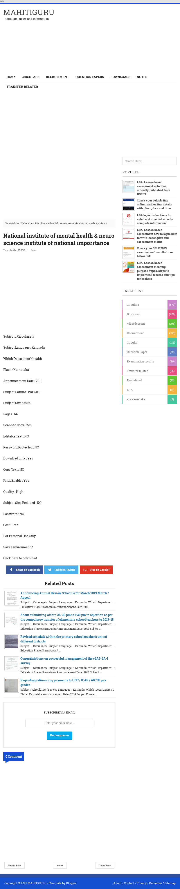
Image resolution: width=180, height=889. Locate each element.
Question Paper (137, 352)
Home (11, 77)
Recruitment (135, 333)
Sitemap (170, 883)
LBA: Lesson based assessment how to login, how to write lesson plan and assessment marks (157, 236)
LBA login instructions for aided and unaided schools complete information (155, 219)
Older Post (105, 865)
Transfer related (137, 371)
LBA (130, 390)
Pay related (134, 380)
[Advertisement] (125, 38)
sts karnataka (136, 399)
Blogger (71, 883)
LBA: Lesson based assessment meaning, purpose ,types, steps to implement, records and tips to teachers (156, 271)
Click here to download (20, 558)
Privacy (142, 883)
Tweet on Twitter (64, 569)
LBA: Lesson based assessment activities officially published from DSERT (153, 188)
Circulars (133, 305)
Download (133, 314)
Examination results (140, 361)
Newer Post (14, 865)
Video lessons (136, 324)
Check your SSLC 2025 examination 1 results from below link (155, 252)
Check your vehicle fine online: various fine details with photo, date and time (154, 204)
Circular (132, 342)
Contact (129, 883)
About (117, 883)
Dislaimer (155, 883)
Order (16, 223)
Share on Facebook (28, 569)
